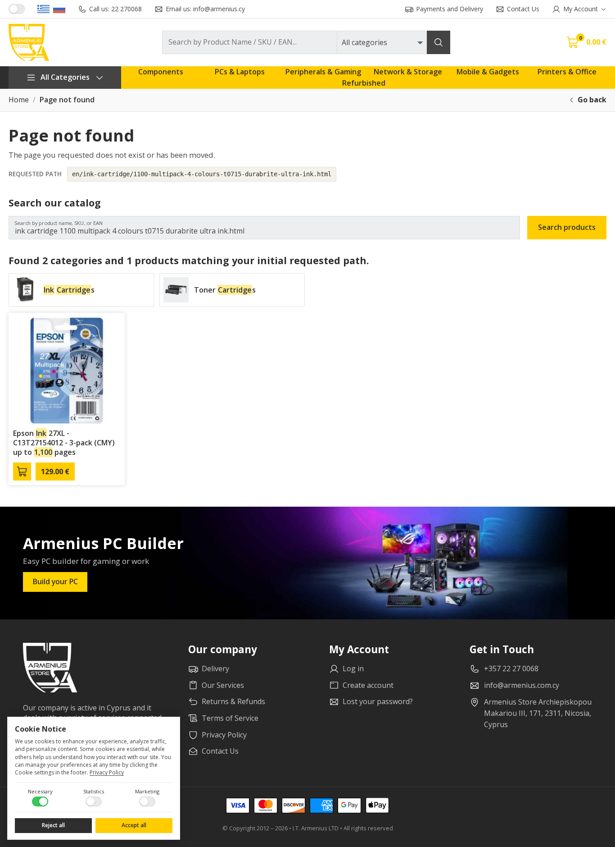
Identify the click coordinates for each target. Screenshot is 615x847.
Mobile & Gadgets (488, 72)
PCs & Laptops (240, 72)
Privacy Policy (107, 772)
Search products (567, 227)
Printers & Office (567, 72)
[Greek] (43, 9)
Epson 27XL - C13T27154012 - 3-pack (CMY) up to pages (64, 442)
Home (19, 100)
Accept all (134, 825)
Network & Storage (408, 72)
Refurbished (363, 83)
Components (160, 72)
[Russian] (59, 9)
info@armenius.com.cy (521, 685)
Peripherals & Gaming (323, 72)
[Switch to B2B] (17, 9)
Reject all (53, 825)
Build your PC (55, 581)
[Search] (438, 42)
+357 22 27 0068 (511, 668)
